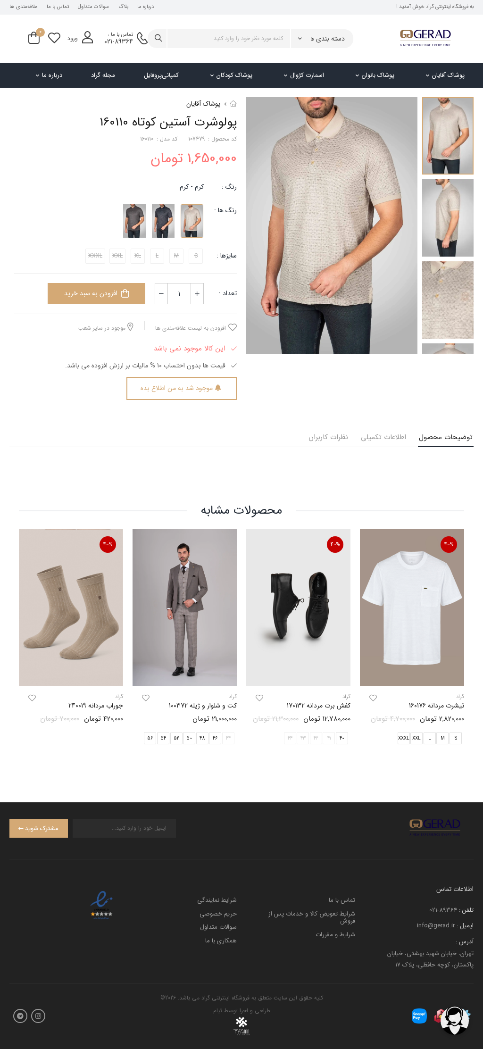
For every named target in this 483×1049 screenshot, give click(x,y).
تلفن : (466, 910)
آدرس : (465, 942)
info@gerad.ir (436, 926)
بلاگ (123, 7)
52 (176, 738)
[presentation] (457, 644)
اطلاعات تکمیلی (383, 437)
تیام (217, 1010)
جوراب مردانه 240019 (95, 705)
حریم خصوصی (218, 914)
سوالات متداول (93, 7)
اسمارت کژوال (307, 75)
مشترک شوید (41, 828)
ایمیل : (465, 926)
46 (215, 738)
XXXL (403, 738)
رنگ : (229, 187)
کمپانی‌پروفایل (161, 75)
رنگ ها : (225, 210)
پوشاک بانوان (378, 75)
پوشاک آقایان (448, 75)
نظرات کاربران (328, 437)
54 (163, 738)
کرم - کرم (192, 187)
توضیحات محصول (446, 437)
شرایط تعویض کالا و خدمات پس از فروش (311, 917)
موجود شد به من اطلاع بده (177, 388)
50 (189, 738)
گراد (346, 696)
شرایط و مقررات (335, 935)
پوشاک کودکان (234, 75)
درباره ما (145, 7)
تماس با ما (58, 7)
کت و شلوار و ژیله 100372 (203, 705)
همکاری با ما (221, 941)
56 (150, 738)
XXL (416, 738)
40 (342, 738)
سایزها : (227, 255)
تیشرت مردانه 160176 (436, 705)
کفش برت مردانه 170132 (318, 705)
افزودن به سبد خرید (90, 293)
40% (449, 545)
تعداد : (228, 293)
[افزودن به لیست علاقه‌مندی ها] (373, 698)
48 (202, 738)
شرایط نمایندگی (217, 900)
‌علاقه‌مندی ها (23, 7)
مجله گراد (103, 75)
